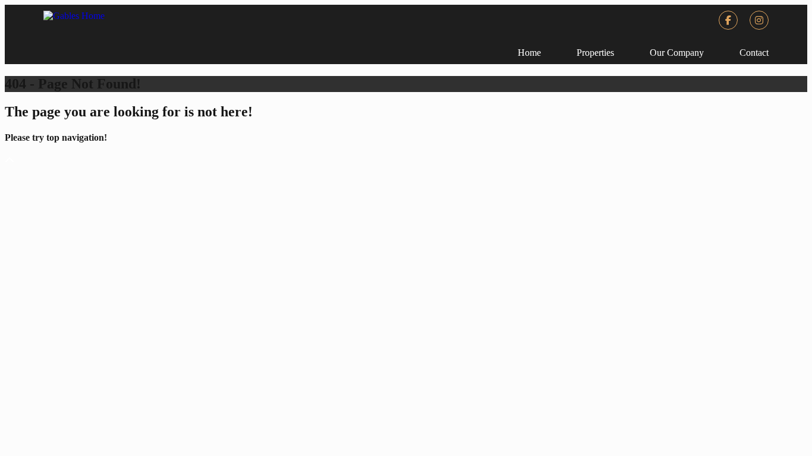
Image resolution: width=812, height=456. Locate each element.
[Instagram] (759, 20)
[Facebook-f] (728, 20)
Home (529, 53)
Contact (754, 53)
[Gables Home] (74, 16)
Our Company (677, 53)
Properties (595, 53)
